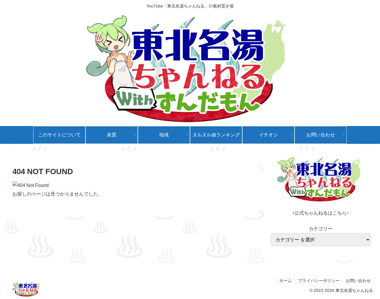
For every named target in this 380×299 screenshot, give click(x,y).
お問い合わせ (358, 280)
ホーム (285, 280)
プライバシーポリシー (319, 280)
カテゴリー (320, 228)
